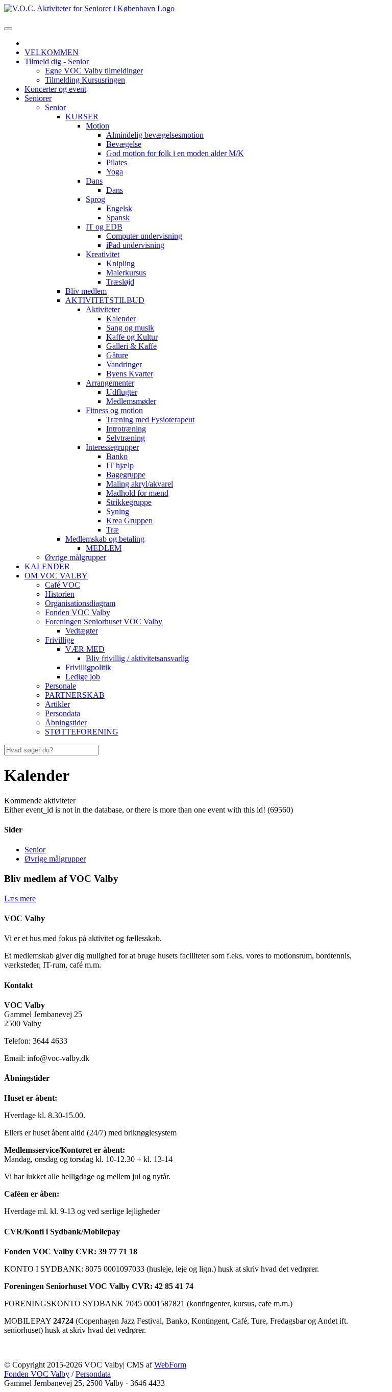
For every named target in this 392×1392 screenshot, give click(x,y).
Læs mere (20, 898)
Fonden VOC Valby (36, 1374)
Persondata (93, 1374)
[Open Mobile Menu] (8, 28)
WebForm (170, 1364)
